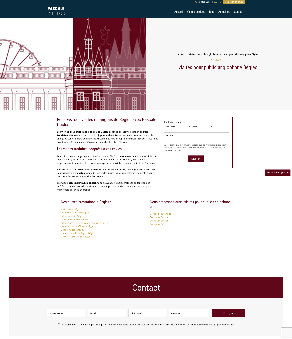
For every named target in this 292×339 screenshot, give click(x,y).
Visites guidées (196, 12)
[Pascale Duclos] (56, 11)
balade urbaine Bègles (72, 216)
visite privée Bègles (71, 209)
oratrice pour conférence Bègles (78, 226)
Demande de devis (234, 1)
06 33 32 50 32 (204, 2)
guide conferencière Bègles (75, 212)
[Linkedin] (215, 2)
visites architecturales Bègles (76, 236)
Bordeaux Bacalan (159, 220)
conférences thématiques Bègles (78, 233)
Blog (211, 12)
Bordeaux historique (160, 213)
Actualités (224, 12)
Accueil (178, 12)
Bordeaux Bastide (159, 217)
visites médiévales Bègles (74, 219)
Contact (238, 12)
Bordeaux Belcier (159, 223)
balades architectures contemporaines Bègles (85, 222)
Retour (218, 59)
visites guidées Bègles (73, 229)
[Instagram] (220, 2)
